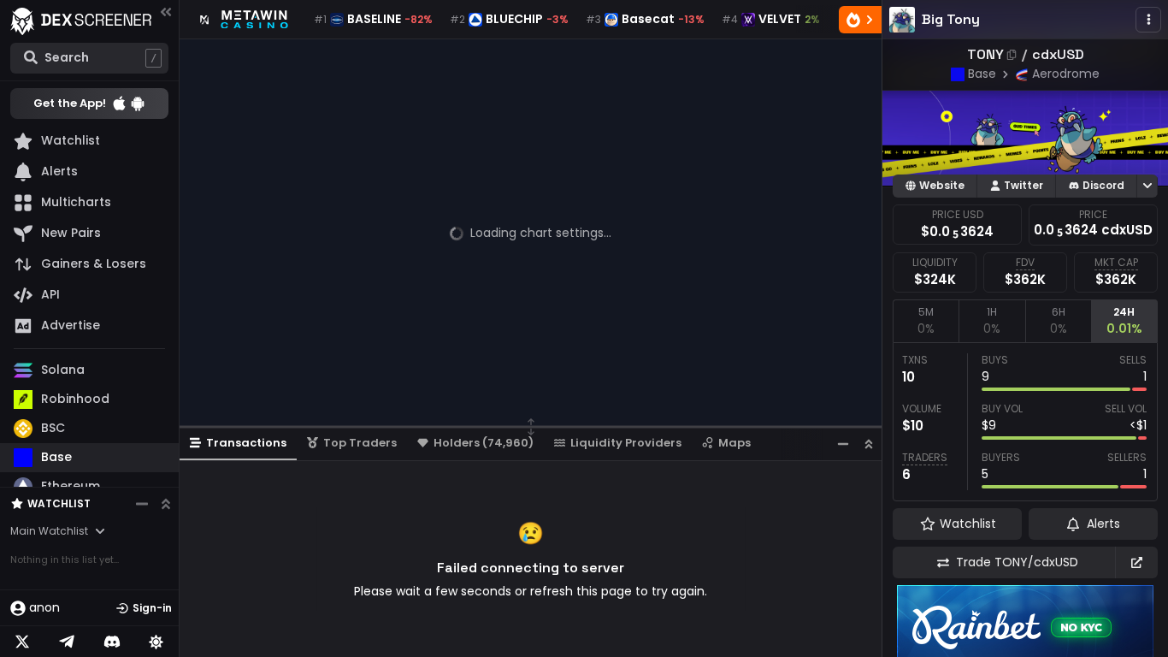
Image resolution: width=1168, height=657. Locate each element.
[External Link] (1136, 562)
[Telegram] (66, 641)
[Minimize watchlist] (142, 504)
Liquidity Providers (625, 443)
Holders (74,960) (484, 443)
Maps (734, 443)
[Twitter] (22, 641)
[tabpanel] (1025, 421)
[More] (1148, 20)
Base (982, 73)
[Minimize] (843, 443)
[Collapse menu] (166, 11)
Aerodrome (1066, 73)
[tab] (926, 320)
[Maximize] (869, 443)
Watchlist (59, 503)
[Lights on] (156, 641)
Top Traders (360, 443)
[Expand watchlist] (166, 504)
